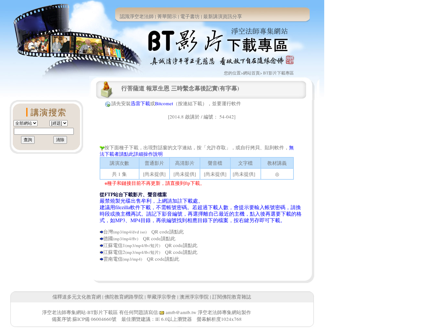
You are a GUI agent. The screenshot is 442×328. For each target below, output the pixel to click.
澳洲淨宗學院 (194, 296)
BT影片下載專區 (278, 73)
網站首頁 (251, 73)
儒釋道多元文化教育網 (76, 296)
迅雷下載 (140, 103)
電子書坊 (190, 16)
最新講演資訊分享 (222, 16)
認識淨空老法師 (137, 16)
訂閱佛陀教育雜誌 (231, 296)
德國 (108, 238)
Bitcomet (164, 103)
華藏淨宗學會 (161, 296)
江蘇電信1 (114, 245)
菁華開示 (167, 16)
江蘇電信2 (114, 252)
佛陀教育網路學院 (124, 296)
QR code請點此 (165, 231)
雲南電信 (113, 258)
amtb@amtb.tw (181, 312)
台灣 (108, 231)
